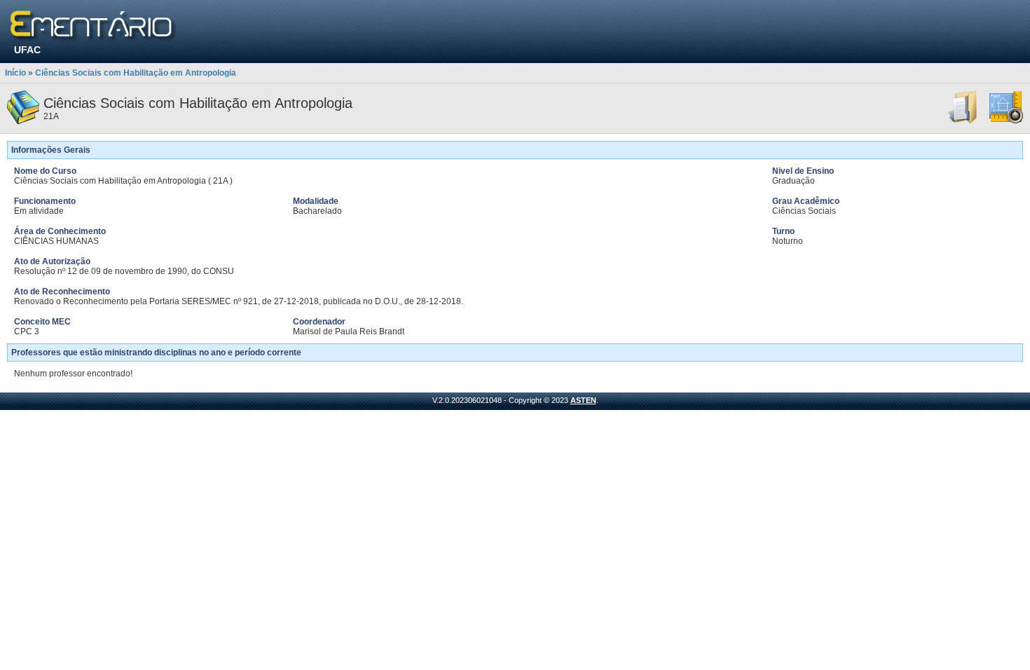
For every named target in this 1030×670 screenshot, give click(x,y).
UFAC (27, 49)
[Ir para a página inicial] (94, 26)
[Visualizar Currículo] (963, 121)
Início (15, 73)
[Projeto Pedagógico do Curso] (1006, 121)
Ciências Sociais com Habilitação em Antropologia (135, 73)
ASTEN (583, 400)
